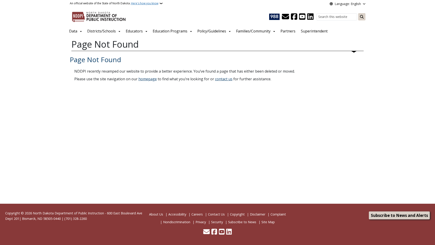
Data (73, 31)
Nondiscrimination (176, 222)
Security (217, 222)
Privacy (201, 222)
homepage (147, 78)
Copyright (237, 214)
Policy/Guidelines (211, 31)
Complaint (278, 214)
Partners (287, 31)
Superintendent (314, 31)
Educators (134, 31)
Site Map (268, 222)
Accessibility (177, 214)
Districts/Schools (101, 31)
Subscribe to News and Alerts (399, 215)
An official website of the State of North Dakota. (114, 3)
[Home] (99, 16)
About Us (156, 214)
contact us (223, 78)
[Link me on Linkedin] (310, 17)
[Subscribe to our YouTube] (302, 17)
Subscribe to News (242, 222)
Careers (197, 214)
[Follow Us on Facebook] (294, 17)
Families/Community (253, 31)
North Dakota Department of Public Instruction (68, 213)
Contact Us (216, 214)
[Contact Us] (285, 17)
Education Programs (170, 31)
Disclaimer (257, 214)
